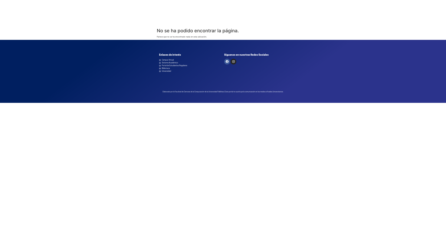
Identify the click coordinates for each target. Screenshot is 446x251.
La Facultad (187, 23)
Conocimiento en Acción (240, 23)
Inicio (175, 23)
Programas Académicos (210, 23)
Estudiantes (264, 23)
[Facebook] (227, 61)
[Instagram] (233, 61)
